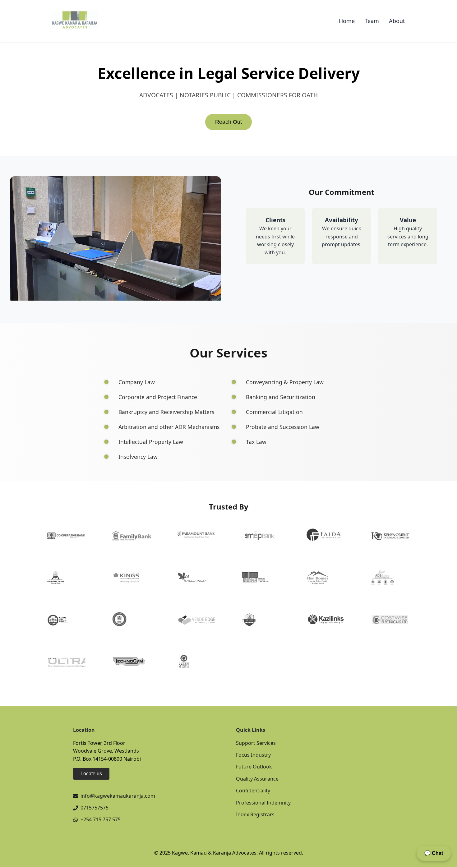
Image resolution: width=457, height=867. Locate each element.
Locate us (91, 773)
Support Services (256, 743)
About (397, 21)
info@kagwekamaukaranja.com (118, 795)
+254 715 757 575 (101, 819)
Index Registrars (255, 814)
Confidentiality (253, 790)
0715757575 (94, 807)
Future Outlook (254, 766)
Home (347, 21)
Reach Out (228, 122)
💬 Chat (433, 853)
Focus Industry (253, 754)
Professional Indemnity (263, 802)
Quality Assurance (257, 778)
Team (372, 21)
